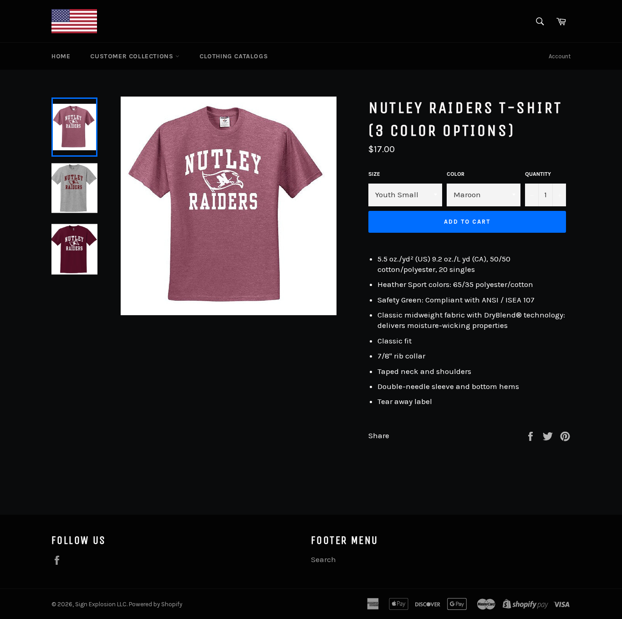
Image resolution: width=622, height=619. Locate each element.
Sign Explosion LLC (101, 604)
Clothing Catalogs (233, 56)
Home (60, 56)
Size (374, 174)
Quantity (538, 174)
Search (323, 559)
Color (455, 174)
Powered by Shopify (155, 604)
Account (560, 56)
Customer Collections (132, 56)
